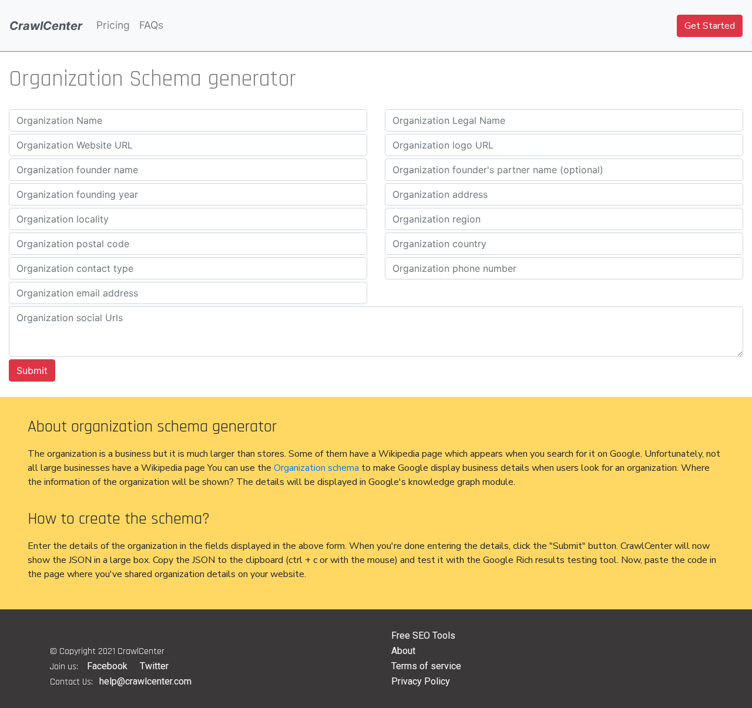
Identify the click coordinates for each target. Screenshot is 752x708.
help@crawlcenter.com (145, 681)
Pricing (113, 25)
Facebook (107, 666)
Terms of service (426, 666)
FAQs (151, 25)
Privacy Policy (420, 681)
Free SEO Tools (423, 635)
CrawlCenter (45, 26)
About (403, 650)
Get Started (709, 25)
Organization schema (316, 467)
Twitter (154, 666)
